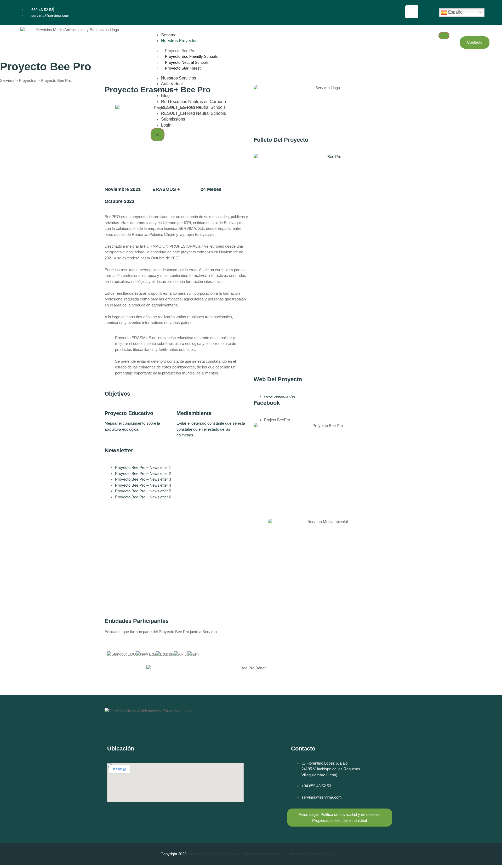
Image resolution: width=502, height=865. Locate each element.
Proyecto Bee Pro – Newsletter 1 (143, 467)
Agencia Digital (200, 854)
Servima (168, 35)
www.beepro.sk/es (280, 396)
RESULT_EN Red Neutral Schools (193, 113)
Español (455, 12)
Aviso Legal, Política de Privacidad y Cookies (302, 854)
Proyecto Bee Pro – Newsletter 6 (143, 497)
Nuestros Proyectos (179, 40)
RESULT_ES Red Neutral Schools (193, 107)
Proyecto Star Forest (183, 68)
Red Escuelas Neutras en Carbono (193, 101)
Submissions (173, 119)
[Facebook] (411, 11)
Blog (165, 95)
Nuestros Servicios (178, 78)
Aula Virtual (172, 84)
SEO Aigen (223, 854)
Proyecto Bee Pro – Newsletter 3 (143, 479)
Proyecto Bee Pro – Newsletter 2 (143, 473)
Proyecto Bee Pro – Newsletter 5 (143, 491)
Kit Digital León (248, 854)
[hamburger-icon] (443, 35)
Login (166, 125)
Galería (168, 90)
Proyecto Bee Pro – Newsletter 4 (143, 485)
